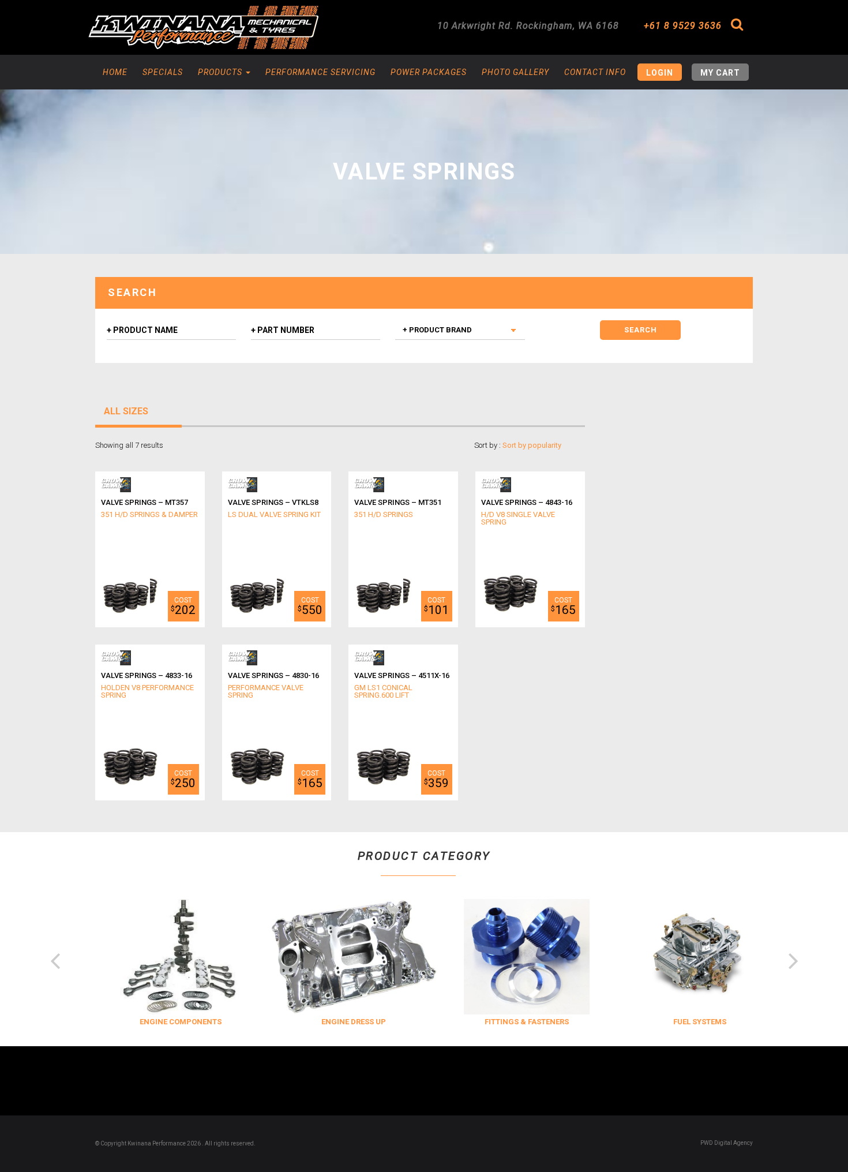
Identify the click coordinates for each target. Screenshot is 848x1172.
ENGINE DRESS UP (342, 1021)
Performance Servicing (320, 72)
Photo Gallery (515, 72)
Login (659, 72)
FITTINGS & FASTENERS (515, 1021)
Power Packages (429, 72)
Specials (162, 72)
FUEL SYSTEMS (688, 1021)
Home (115, 72)
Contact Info (595, 72)
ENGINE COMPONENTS (169, 1021)
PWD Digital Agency (726, 1143)
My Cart (720, 72)
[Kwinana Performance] (203, 27)
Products (221, 72)
